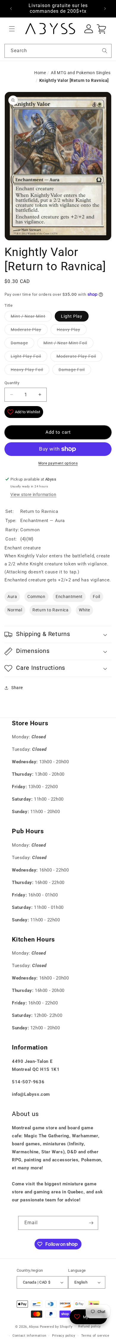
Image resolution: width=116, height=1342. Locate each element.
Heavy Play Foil (27, 369)
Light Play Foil (26, 356)
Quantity (11, 383)
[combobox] (58, 51)
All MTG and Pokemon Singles (80, 72)
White (84, 610)
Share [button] (17, 687)
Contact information (29, 1336)
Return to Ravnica (50, 610)
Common (36, 596)
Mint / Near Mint (28, 316)
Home (40, 72)
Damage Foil (72, 369)
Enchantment (69, 596)
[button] (11, 28)
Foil (96, 596)
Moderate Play (26, 329)
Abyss (34, 1327)
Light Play (71, 316)
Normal (14, 610)
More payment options (58, 463)
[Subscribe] (91, 1223)
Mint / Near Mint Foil (65, 343)
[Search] (104, 50)
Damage (19, 343)
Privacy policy (63, 1336)
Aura (12, 596)
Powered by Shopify (56, 1327)
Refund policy (89, 1326)
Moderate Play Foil (76, 356)
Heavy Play (68, 329)
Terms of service (95, 1336)
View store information (33, 494)
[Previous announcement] (11, 8)
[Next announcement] (105, 8)
